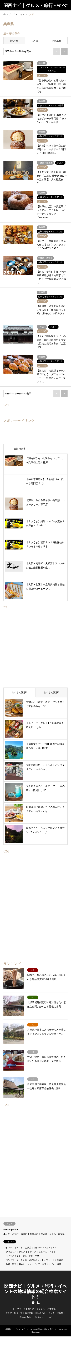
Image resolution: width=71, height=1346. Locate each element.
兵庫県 (24, 1234)
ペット (52, 1252)
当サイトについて (43, 1317)
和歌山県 (34, 1234)
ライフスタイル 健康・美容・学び (22, 1256)
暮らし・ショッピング (29, 1264)
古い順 (35, 40)
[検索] (58, 5)
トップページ (19, 1309)
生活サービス (48, 1264)
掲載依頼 (29, 1313)
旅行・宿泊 (11, 1264)
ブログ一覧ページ (14, 1313)
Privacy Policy (26, 1317)
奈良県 (52, 1234)
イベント (18, 1247)
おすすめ (51, 1309)
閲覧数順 (57, 40)
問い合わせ (41, 1313)
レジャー (48, 1260)
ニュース (43, 1252)
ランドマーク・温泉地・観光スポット (23, 1260)
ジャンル (7, 1247)
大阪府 (44, 1234)
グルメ (22, 1252)
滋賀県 (61, 1234)
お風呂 (28, 1247)
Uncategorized (10, 1229)
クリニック (11, 1252)
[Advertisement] (35, 654)
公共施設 (59, 1260)
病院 (59, 1264)
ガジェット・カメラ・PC (46, 1247)
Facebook (33, 1302)
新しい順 (14, 40)
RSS (38, 1302)
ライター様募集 (55, 1313)
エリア (6, 1234)
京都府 (15, 1234)
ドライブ (32, 1252)
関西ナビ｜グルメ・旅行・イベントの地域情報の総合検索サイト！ (35, 1291)
